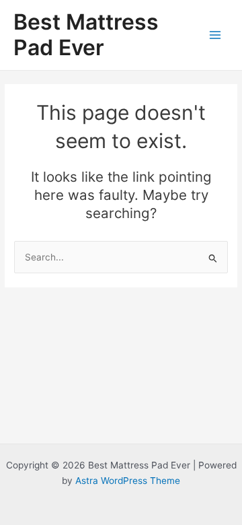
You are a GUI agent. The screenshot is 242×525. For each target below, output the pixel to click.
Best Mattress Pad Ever (86, 35)
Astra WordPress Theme (127, 480)
